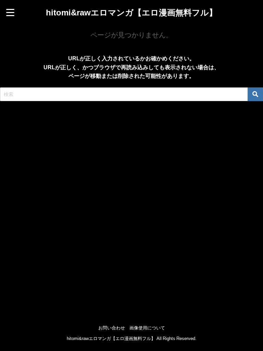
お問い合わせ (111, 328)
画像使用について (147, 328)
